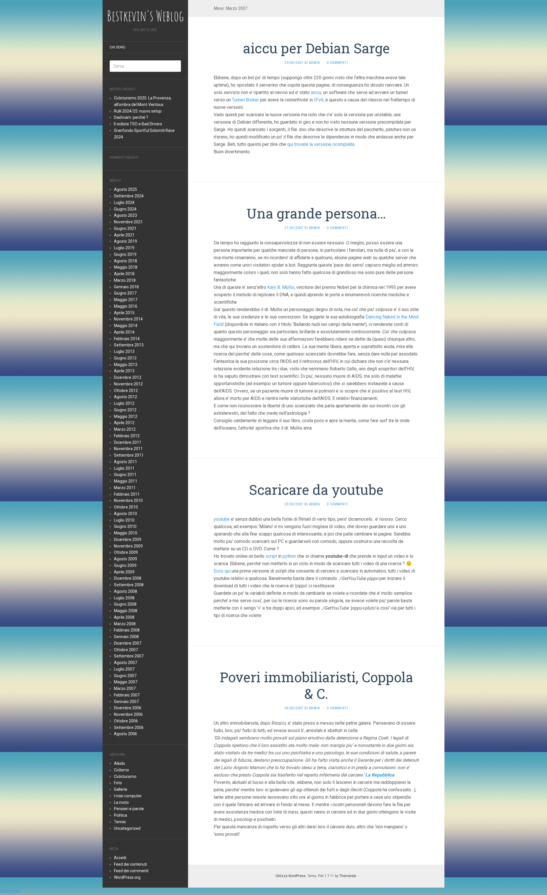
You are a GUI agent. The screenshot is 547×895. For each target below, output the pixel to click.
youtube (222, 519)
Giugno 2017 (125, 293)
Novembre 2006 (128, 714)
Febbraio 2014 (127, 338)
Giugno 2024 (125, 209)
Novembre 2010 (128, 500)
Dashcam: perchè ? (131, 117)
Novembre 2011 (128, 448)
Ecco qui (222, 571)
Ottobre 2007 (126, 649)
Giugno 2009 (125, 565)
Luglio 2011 (124, 468)
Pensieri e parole (129, 808)
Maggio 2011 (125, 481)
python (289, 556)
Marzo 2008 (125, 624)
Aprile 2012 (124, 422)
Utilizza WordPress (290, 876)
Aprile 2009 (124, 572)
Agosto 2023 (125, 215)
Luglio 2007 (124, 669)
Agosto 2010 (125, 513)
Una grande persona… (316, 213)
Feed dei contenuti (130, 864)
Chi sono (117, 47)
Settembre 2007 (129, 656)
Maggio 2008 (125, 610)
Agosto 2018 (125, 261)
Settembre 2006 (129, 727)
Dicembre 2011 (127, 442)
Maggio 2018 (125, 267)
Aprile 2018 (124, 273)
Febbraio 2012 (127, 436)
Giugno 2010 (125, 526)
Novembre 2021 (128, 222)
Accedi (120, 857)
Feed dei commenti (131, 871)
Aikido (119, 763)
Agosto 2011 (125, 461)
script (271, 556)
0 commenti (337, 63)
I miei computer (128, 796)
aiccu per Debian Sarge (316, 48)
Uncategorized (127, 828)
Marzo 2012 (125, 429)
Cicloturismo (125, 776)
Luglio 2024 (124, 202)
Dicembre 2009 (127, 539)
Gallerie (120, 789)
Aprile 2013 (124, 371)
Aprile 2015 (124, 312)
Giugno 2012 (125, 410)
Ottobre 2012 (126, 390)
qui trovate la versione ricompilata (320, 144)
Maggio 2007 (125, 682)
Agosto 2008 (125, 591)
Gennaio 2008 (126, 636)
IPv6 (318, 100)
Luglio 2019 (124, 248)
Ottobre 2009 (126, 552)
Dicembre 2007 (127, 643)
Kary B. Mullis (280, 287)
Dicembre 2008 (127, 578)
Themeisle (347, 876)
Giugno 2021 (125, 228)
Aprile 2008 (124, 617)
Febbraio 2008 (127, 630)
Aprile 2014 (124, 332)
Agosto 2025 (125, 189)
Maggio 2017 (125, 299)
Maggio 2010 (125, 533)
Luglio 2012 (124, 403)
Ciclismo (121, 770)
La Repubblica (379, 775)
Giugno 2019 (125, 254)
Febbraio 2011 (127, 494)
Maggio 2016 (125, 306)
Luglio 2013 (124, 351)
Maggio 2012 (125, 416)
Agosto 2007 (125, 662)
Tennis (120, 822)
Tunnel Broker (245, 100)
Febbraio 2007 (127, 695)
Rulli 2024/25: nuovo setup (138, 111)
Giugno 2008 (125, 604)
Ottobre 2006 (126, 721)
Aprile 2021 (124, 235)
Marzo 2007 (125, 688)
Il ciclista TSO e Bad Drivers (138, 124)
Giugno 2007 (125, 675)
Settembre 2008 (129, 585)
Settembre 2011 (129, 455)
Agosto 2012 (125, 397)
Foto (118, 782)
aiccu (316, 92)
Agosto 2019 (125, 241)
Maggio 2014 (125, 325)
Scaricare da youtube (316, 489)
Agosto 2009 (125, 559)
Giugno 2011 (125, 474)
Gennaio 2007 (126, 701)
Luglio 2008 (124, 598)
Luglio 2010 (124, 520)
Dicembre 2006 (127, 708)
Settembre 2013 (129, 345)
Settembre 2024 (129, 196)
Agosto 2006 (125, 733)
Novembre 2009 (128, 546)
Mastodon (10, 891)
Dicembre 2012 (127, 377)
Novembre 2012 (128, 384)
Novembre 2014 (128, 319)
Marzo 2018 (125, 280)
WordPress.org (127, 877)
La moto (121, 802)
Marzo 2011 (125, 487)
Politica (120, 815)
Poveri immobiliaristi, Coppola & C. (316, 685)
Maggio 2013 (125, 364)
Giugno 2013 (125, 358)
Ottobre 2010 (126, 507)
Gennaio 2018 (126, 287)
